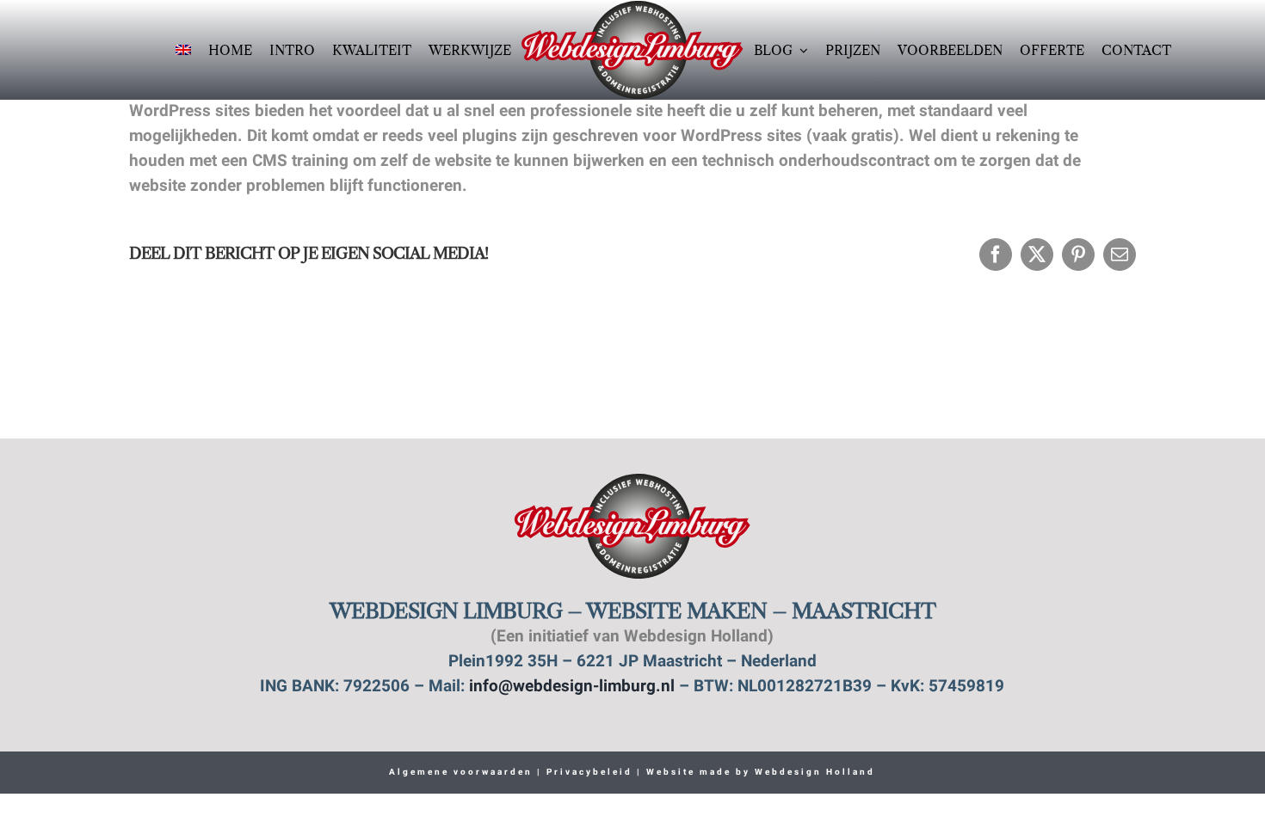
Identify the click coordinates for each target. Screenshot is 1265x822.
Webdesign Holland (815, 772)
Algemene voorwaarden (461, 772)
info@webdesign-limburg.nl (572, 687)
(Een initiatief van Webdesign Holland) (632, 637)
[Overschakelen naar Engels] (183, 50)
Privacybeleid (587, 772)
